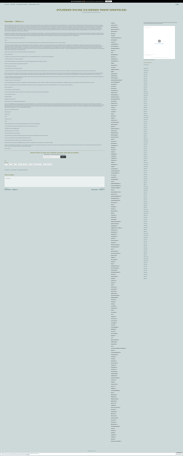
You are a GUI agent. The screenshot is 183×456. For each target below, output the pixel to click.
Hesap (112, 204)
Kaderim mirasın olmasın (115, 221)
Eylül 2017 (145, 278)
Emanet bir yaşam (114, 137)
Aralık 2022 (145, 154)
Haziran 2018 (146, 260)
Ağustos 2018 (146, 256)
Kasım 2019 (145, 227)
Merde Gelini (113, 291)
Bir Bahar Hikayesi (114, 94)
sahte (112, 310)
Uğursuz (112, 350)
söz (111, 314)
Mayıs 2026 (145, 74)
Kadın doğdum (113, 225)
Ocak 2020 (145, 223)
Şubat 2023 (145, 150)
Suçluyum (112, 335)
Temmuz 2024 (146, 117)
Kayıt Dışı (112, 238)
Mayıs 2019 (145, 239)
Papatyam (113, 301)
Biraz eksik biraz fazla (115, 99)
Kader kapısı (113, 219)
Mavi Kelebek (113, 289)
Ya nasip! (112, 358)
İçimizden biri (113, 411)
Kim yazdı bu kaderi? (114, 246)
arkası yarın (113, 25)
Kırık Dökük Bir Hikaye (115, 272)
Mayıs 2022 (145, 168)
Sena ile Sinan (113, 320)
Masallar (112, 432)
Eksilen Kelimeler (114, 132)
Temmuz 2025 (146, 93)
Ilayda (112, 213)
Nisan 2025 (145, 99)
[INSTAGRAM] (176, 4)
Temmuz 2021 (146, 188)
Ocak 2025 (145, 105)
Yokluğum (112, 388)
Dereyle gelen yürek (114, 122)
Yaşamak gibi (113, 367)
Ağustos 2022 (146, 162)
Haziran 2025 (146, 95)
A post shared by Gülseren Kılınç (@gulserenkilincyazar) (159, 57)
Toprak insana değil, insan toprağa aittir (118, 348)
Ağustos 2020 (146, 209)
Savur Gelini (113, 312)
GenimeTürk (113, 177)
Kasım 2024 (145, 109)
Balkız (112, 71)
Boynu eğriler (113, 101)
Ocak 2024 (145, 129)
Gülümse (112, 162)
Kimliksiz (112, 257)
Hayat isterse (113, 194)
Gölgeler (112, 151)
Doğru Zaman (113, 130)
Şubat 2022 (145, 174)
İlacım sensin (113, 415)
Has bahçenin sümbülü (115, 187)
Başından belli (113, 75)
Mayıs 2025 (145, 97)
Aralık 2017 (145, 272)
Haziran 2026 (146, 72)
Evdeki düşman (113, 145)
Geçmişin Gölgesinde (114, 170)
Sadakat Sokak (113, 308)
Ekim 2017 (145, 276)
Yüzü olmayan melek (114, 377)
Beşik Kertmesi (113, 92)
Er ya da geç (113, 141)
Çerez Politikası (27, 454)
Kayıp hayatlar (113, 232)
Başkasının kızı (113, 73)
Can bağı (112, 107)
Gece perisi (113, 175)
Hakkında (13, 4)
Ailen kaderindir (114, 27)
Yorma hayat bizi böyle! (115, 390)
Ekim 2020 (145, 205)
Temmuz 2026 (146, 70)
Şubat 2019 (145, 245)
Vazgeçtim (113, 356)
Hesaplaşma (113, 206)
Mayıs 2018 (145, 262)
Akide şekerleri (113, 31)
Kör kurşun (113, 242)
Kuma (112, 263)
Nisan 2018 (145, 264)
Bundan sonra (113, 105)
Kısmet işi (112, 274)
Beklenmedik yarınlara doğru (116, 80)
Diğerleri (112, 126)
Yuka (112, 392)
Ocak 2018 (145, 270)
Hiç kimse (112, 208)
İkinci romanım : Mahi (34, 4)
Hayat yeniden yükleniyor (115, 196)
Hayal (112, 189)
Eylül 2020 (145, 207)
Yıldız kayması (113, 394)
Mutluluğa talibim (114, 297)
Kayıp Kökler (113, 234)
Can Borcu (113, 109)
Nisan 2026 (145, 76)
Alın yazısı (112, 33)
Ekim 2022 (145, 158)
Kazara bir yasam (114, 240)
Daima (112, 113)
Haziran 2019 (146, 237)
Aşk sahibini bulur (114, 54)
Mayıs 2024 (145, 121)
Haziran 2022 (146, 166)
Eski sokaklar (113, 143)
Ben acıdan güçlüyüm (115, 82)
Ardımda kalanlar (114, 44)
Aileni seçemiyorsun (114, 29)
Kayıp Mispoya (113, 236)
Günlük (112, 166)
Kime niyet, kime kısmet (115, 253)
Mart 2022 (145, 172)
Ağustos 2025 (146, 91)
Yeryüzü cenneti (114, 384)
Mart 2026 (145, 78)
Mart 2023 (145, 148)
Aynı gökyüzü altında (114, 48)
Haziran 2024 (146, 119)
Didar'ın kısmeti (114, 124)
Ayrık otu (112, 50)
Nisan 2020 (145, 217)
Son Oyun (112, 331)
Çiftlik (112, 63)
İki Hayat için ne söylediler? (115, 441)
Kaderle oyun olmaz (114, 223)
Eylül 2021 (145, 184)
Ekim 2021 (145, 182)
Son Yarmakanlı (114, 333)
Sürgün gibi (113, 316)
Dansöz (112, 428)
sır (111, 337)
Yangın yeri (113, 365)
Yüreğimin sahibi (114, 373)
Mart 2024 (145, 125)
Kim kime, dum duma (114, 244)
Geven (112, 181)
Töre (112, 346)
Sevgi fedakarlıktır (114, 327)
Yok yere (112, 386)
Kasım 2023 (145, 133)
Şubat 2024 (145, 127)
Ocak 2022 (145, 176)
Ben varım (113, 86)
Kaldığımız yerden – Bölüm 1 (116, 227)
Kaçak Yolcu (113, 215)
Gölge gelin (113, 149)
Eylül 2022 (145, 160)
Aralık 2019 (145, 225)
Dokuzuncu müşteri (114, 128)
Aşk (111, 52)
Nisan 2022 (145, 170)
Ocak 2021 (145, 199)
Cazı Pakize (113, 111)
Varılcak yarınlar (114, 354)
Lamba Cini (113, 280)
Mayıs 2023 (145, 144)
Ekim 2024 (145, 111)
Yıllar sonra (113, 403)
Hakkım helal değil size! (115, 183)
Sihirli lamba (113, 329)
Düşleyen (112, 118)
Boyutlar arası (113, 103)
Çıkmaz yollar (113, 65)
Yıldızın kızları (113, 401)
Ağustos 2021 (146, 186)
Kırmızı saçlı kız (113, 270)
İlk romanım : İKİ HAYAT (22, 4)
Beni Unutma (113, 88)
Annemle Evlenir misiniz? (115, 37)
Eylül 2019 (145, 231)
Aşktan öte (113, 56)
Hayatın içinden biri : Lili (115, 200)
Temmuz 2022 (146, 164)
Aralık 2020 (145, 201)
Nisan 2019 (145, 241)
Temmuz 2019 (146, 235)
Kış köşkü (112, 278)
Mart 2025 (145, 101)
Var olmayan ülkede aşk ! (115, 352)
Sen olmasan (113, 318)
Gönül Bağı (113, 156)
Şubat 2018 (145, 268)
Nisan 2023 (145, 146)
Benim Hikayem (114, 90)
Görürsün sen (113, 160)
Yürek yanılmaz (113, 371)
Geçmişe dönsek (114, 168)
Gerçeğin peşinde (114, 179)
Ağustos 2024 (146, 115)
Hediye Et (108, 1)
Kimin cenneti (113, 255)
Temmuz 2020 (146, 211)
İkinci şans (113, 413)
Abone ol (63, 156)
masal (112, 284)
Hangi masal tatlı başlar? (115, 185)
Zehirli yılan (113, 405)
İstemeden (113, 422)
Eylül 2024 (145, 113)
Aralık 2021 (145, 178)
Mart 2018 (145, 266)
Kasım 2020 (145, 203)
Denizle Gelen (113, 120)
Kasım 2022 (145, 156)
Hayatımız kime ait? (114, 198)
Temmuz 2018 (146, 258)
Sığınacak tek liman (114, 339)
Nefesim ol (113, 299)
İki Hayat (112, 439)
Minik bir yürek (113, 293)
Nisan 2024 (145, 123)
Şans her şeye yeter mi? (115, 407)
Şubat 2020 (145, 221)
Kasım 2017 (145, 274)
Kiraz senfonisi (113, 259)
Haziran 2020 (146, 213)
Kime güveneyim (114, 251)
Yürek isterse (113, 369)
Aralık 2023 (145, 131)
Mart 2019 (145, 243)
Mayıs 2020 (145, 215)
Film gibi (112, 147)
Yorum (102, 185)
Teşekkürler (113, 434)
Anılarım (112, 23)
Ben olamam (113, 84)
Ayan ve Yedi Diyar (114, 46)
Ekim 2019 (145, 229)
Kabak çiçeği (113, 217)
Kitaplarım (113, 430)
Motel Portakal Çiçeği (114, 295)
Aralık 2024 (145, 107)
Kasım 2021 (145, 180)
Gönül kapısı (113, 158)
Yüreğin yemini (113, 375)
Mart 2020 (145, 219)
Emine (112, 139)
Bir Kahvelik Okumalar (115, 426)
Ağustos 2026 (146, 68)
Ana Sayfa (7, 4)
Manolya (112, 282)
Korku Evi (112, 261)
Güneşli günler (113, 164)
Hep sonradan (113, 202)
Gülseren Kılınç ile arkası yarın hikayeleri (91, 10)
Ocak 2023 (145, 152)
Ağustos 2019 (146, 233)
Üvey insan (113, 67)
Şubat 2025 (145, 103)
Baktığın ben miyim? (114, 69)
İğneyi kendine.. (114, 424)
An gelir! (112, 35)
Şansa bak (113, 409)
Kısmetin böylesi (114, 276)
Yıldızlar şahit (113, 396)
